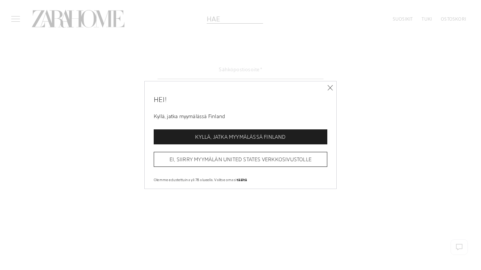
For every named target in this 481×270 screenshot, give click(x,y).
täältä (242, 179)
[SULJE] (330, 88)
